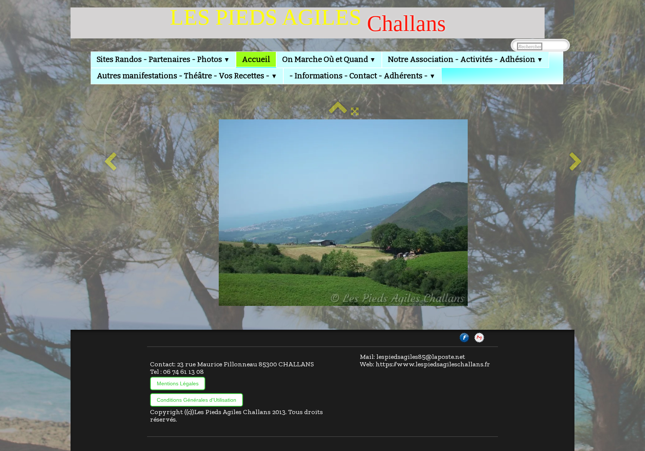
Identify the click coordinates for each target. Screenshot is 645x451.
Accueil (256, 59)
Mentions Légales (178, 383)
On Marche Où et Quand (329, 59)
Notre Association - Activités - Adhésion (465, 59)
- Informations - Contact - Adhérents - (362, 75)
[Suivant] (575, 162)
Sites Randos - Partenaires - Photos (163, 59)
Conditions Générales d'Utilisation (196, 400)
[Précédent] (110, 162)
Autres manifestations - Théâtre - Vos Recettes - (187, 75)
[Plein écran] (355, 111)
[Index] (338, 111)
